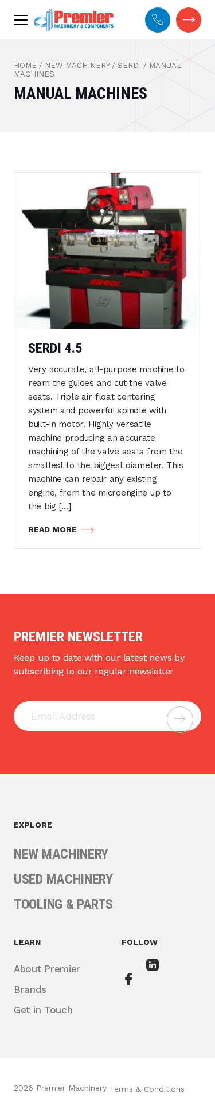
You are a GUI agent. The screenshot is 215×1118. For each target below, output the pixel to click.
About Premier (47, 969)
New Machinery (77, 65)
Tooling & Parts (63, 904)
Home (25, 65)
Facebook (130, 980)
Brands (30, 989)
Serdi (129, 65)
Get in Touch (188, 20)
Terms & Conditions (147, 1088)
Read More (52, 529)
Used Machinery (63, 879)
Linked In (154, 973)
